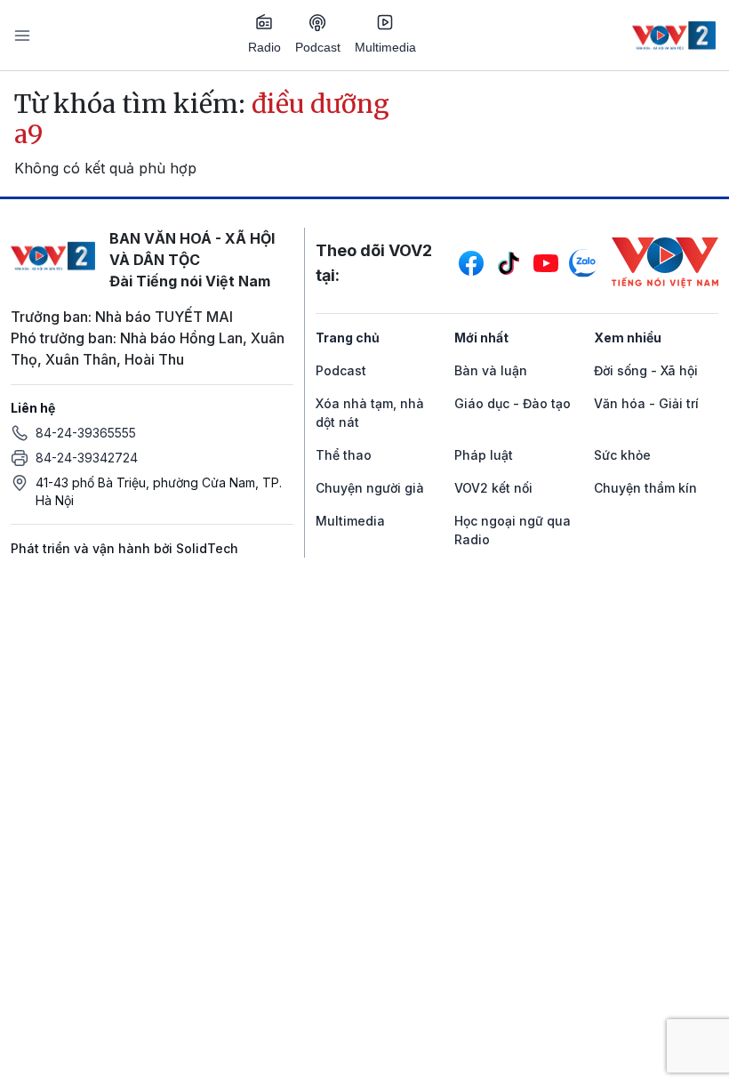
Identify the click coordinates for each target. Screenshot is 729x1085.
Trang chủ (348, 337)
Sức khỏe (622, 454)
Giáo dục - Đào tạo (512, 403)
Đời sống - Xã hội (646, 370)
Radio (264, 47)
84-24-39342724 (87, 457)
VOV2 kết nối (493, 487)
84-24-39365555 (86, 432)
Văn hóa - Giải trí (646, 403)
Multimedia (385, 47)
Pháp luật (483, 454)
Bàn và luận (490, 370)
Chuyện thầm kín (645, 487)
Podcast (317, 47)
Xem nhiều (627, 337)
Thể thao (344, 454)
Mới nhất (481, 337)
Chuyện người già (370, 487)
